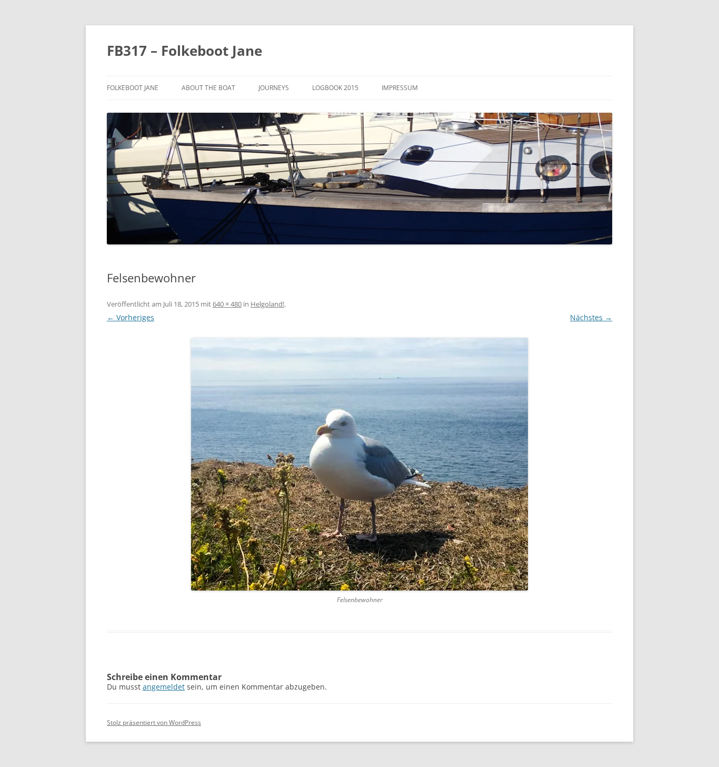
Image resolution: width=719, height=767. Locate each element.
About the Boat (208, 87)
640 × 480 (227, 304)
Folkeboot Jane (132, 87)
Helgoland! (267, 304)
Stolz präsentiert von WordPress (154, 722)
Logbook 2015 (335, 87)
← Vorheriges (130, 317)
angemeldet (164, 687)
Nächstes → (591, 317)
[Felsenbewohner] (359, 464)
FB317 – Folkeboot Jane (184, 50)
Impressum (400, 87)
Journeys (273, 87)
